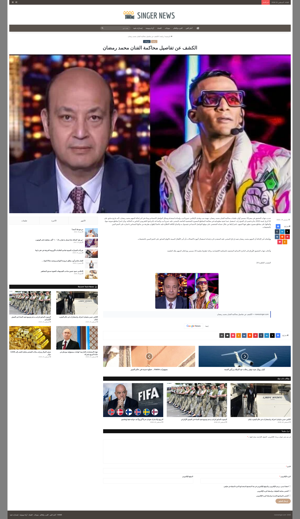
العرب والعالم (177, 28)
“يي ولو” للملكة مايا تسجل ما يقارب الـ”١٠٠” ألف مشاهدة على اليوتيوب (59, 240)
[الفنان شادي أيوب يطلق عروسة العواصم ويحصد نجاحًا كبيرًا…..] (91, 264)
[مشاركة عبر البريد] (227, 335)
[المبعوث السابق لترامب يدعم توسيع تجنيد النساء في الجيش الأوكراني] (197, 400)
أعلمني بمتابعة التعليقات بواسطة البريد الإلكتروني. (273, 491)
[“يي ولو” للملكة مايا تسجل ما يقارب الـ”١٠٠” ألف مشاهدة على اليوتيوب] (91, 243)
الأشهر (83, 221)
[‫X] (287, 231)
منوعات (167, 28)
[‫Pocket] (279, 242)
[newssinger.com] (150, 14)
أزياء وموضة (150, 28)
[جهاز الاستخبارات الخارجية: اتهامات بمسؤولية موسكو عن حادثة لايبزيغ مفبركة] (77, 338)
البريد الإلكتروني (285, 476)
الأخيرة (53, 221)
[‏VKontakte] (277, 236)
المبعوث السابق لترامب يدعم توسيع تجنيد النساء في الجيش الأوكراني (204, 419)
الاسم (288, 466)
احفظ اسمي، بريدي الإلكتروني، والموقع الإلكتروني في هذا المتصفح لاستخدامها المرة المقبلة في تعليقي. (256, 486)
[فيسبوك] (278, 226)
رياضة (162, 36)
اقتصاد (159, 28)
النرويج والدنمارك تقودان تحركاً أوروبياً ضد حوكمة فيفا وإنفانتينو (142, 419)
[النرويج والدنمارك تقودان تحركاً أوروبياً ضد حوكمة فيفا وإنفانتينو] (133, 400)
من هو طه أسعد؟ (77, 229)
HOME (59, 515)
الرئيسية (168, 36)
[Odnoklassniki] (285, 242)
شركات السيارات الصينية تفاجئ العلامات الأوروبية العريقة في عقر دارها (59, 250)
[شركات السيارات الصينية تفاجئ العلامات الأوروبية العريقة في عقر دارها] (91, 253)
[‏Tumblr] (277, 231)
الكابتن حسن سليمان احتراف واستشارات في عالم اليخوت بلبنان (269, 419)
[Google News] (193, 326)
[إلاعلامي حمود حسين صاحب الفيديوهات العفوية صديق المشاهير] (91, 274)
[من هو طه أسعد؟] (91, 232)
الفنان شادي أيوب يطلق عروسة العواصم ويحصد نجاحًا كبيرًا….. (62, 261)
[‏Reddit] (282, 236)
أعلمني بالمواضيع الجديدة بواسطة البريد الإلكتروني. (272, 496)
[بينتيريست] (287, 236)
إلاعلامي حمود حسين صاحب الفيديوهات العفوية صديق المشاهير (62, 271)
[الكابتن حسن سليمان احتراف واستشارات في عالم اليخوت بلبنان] (261, 400)
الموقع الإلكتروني (187, 476)
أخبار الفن (189, 28)
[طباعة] (221, 335)
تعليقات (24, 221)
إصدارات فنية (137, 28)
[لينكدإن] (282, 231)
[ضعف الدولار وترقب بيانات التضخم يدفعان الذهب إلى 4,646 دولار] (30, 338)
